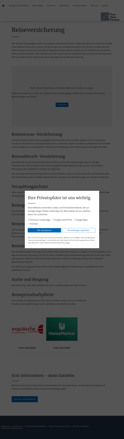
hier (68, 243)
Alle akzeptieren (44, 230)
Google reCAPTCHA (63, 220)
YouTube (33, 223)
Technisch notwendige (39, 220)
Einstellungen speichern (79, 230)
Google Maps (81, 220)
